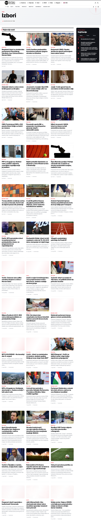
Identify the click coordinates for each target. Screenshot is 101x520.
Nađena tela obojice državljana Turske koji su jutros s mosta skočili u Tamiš (88, 54)
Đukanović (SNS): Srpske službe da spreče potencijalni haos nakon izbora (61, 51)
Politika (17, 6)
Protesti (24, 6)
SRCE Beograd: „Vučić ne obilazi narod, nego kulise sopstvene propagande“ (60, 356)
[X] (96, 7)
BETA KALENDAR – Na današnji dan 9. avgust (13, 355)
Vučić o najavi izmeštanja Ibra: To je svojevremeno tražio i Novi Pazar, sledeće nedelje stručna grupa (37, 280)
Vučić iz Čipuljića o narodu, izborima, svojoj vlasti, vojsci (12, 466)
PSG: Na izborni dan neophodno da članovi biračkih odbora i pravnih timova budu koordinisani (37, 318)
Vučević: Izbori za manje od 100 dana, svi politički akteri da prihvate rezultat (62, 279)
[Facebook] (93, 7)
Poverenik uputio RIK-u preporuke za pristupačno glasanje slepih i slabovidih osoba (35, 127)
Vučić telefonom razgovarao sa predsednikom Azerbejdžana (89, 59)
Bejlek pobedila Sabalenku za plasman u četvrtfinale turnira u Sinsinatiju (37, 163)
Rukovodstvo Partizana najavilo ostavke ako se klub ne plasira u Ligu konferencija (37, 467)
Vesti (11, 6)
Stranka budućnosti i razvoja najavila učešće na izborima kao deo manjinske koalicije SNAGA (36, 430)
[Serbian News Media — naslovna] (9, 3)
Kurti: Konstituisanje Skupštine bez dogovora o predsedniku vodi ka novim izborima (11, 430)
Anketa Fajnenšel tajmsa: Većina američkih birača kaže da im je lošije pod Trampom (62, 203)
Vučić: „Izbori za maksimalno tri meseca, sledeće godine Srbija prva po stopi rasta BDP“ (37, 356)
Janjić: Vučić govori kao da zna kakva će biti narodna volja (62, 88)
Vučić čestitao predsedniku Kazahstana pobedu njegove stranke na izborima (36, 51)
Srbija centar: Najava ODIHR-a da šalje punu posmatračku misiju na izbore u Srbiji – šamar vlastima (61, 505)
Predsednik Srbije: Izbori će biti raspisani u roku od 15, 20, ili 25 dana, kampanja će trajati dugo (37, 240)
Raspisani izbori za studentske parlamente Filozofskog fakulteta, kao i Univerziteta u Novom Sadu (13, 52)
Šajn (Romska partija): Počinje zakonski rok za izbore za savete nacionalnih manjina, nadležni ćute (62, 164)
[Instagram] (98, 7)
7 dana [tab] (87, 35)
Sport (27, 159)
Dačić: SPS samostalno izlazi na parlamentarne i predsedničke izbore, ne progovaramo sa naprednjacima (12, 242)
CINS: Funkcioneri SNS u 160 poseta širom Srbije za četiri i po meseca (12, 126)
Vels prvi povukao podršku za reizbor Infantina (62, 466)
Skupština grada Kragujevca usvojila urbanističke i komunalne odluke (88, 44)
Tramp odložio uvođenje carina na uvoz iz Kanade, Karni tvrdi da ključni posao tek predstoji (13, 203)
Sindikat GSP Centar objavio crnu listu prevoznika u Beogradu (61, 429)
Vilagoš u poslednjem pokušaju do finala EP (59, 239)
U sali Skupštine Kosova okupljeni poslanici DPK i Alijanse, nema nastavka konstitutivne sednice (35, 203)
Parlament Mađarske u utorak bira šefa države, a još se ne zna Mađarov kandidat (62, 390)
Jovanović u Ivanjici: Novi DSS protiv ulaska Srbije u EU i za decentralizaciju (37, 89)
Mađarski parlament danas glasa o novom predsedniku (61, 316)
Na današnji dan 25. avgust (87, 39)
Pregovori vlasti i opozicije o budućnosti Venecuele (12, 503)
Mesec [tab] (94, 35)
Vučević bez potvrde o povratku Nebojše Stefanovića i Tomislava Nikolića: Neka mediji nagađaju (37, 391)
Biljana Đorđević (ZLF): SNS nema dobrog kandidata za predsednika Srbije (12, 317)
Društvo (31, 6)
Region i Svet (46, 6)
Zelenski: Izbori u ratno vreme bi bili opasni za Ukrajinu (13, 88)
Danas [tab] (81, 35)
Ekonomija (38, 6)
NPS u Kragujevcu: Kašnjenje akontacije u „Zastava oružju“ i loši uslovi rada (13, 390)
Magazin (4, 352)
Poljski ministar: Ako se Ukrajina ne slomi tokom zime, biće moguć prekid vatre (89, 49)
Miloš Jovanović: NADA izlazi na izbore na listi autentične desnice (59, 126)
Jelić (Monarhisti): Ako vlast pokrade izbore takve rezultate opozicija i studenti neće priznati (36, 505)
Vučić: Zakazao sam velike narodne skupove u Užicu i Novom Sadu (11, 279)
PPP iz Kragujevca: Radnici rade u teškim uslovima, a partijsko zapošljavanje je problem (11, 164)
